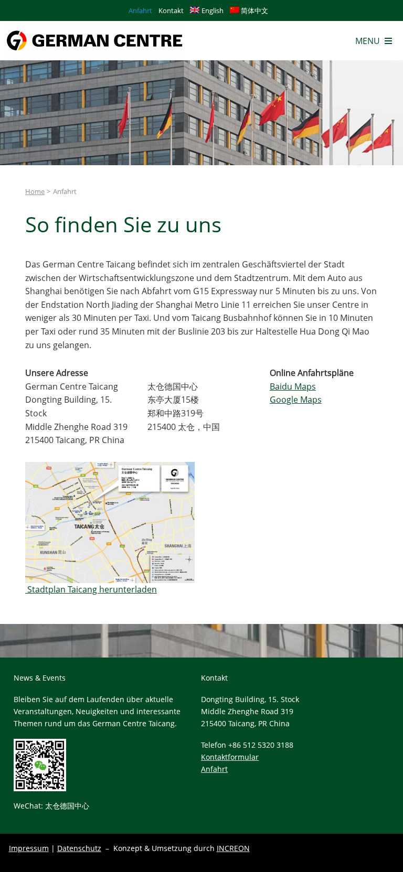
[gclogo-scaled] (95, 25)
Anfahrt (214, 769)
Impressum (29, 848)
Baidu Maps (293, 386)
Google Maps (296, 399)
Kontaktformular (230, 757)
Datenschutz (79, 848)
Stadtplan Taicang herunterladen (91, 589)
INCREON (233, 848)
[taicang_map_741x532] (110, 466)
